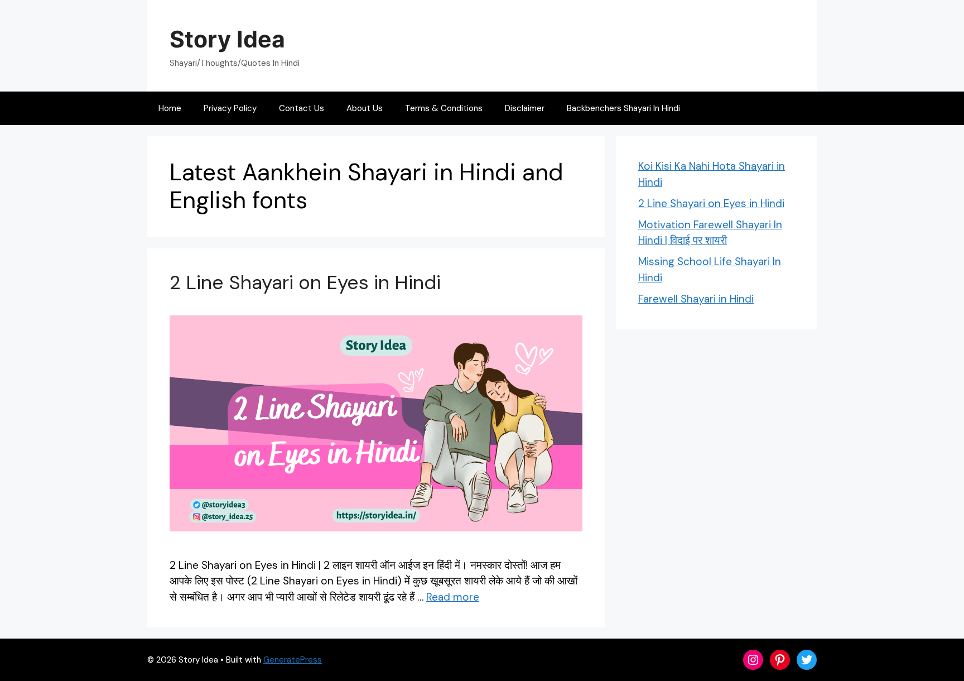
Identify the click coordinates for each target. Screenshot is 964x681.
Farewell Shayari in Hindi (696, 299)
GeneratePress (292, 659)
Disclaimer (524, 108)
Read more (452, 597)
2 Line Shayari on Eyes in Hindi (305, 282)
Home (169, 108)
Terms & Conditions (444, 108)
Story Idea (227, 39)
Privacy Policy (230, 108)
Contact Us (301, 108)
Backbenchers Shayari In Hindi (623, 108)
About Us (364, 108)
